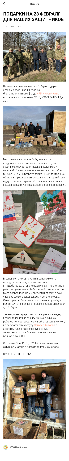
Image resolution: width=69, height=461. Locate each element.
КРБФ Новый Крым (48, 93)
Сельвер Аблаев (44, 325)
